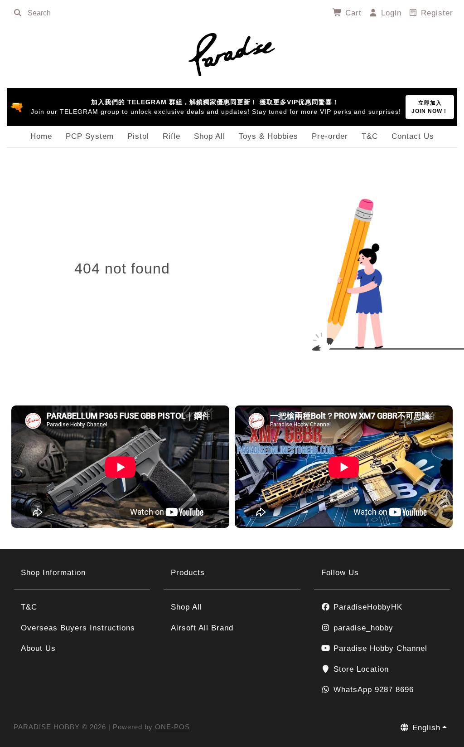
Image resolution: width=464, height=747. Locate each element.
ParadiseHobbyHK (366, 607)
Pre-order (330, 136)
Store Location (360, 669)
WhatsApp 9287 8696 (372, 689)
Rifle (171, 136)
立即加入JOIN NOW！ (429, 107)
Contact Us (413, 136)
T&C (370, 136)
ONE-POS (172, 727)
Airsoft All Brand (202, 628)
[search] (17, 13)
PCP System (90, 136)
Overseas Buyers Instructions (78, 628)
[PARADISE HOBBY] (232, 53)
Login (389, 13)
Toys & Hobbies (268, 136)
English (425, 727)
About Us (38, 648)
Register (435, 13)
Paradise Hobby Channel (379, 648)
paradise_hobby (362, 628)
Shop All (209, 136)
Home (41, 136)
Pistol (138, 136)
